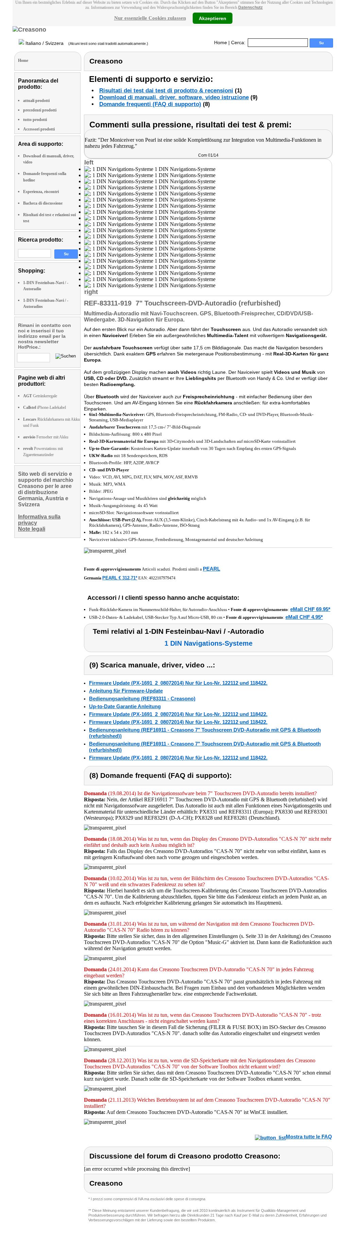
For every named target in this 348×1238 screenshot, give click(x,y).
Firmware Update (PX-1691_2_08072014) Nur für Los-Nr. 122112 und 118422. (178, 683)
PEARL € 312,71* (119, 577)
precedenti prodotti (39, 110)
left (88, 162)
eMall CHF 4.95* (304, 617)
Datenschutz (250, 7)
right (91, 292)
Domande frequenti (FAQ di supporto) (150, 104)
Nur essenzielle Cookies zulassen (150, 18)
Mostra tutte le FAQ (309, 1136)
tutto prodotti (35, 119)
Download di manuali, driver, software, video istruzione (174, 97)
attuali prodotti (36, 100)
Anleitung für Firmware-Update (126, 691)
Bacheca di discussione (43, 203)
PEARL (211, 569)
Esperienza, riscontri (41, 191)
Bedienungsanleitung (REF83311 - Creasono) (142, 698)
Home (220, 42)
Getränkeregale (40, 396)
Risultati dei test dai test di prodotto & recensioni (166, 90)
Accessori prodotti (39, 129)
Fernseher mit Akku (45, 437)
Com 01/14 (208, 155)
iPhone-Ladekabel (44, 407)
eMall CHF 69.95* (310, 609)
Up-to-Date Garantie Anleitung (125, 706)
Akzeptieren (212, 18)
